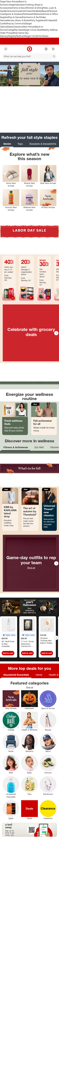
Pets (25, 14)
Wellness (38, 14)
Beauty (45, 11)
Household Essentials (25, 11)
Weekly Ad (47, 29)
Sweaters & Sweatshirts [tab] (42, 143)
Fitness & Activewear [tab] (15, 447)
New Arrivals (29, 26)
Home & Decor (19, 7)
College (11, 4)
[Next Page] (56, 333)
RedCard (20, 36)
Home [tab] (39, 674)
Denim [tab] (7, 143)
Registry (12, 36)
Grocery (11, 11)
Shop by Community (16, 23)
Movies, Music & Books (18, 20)
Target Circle (31, 36)
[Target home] (29, 49)
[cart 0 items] (53, 49)
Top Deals (19, 29)
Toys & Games (15, 17)
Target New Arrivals (9, 1)
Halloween (20, 4)
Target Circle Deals (33, 29)
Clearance (18, 26)
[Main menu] (6, 49)
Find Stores (42, 36)
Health (30, 14)
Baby (39, 11)
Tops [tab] (20, 143)
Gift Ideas (49, 20)
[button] (9, 635)
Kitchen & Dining (34, 7)
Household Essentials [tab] (16, 674)
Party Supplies (37, 20)
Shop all (31, 567)
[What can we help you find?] (29, 56)
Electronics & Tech (31, 17)
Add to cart (8, 653)
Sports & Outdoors (14, 14)
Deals (10, 26)
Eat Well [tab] (39, 447)
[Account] (46, 49)
